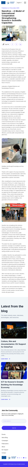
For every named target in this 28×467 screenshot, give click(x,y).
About (3, 446)
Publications (5, 443)
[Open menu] (25, 2)
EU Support (5, 449)
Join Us (14, 428)
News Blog (5, 437)
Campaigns (5, 440)
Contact (4, 453)
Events (3, 434)
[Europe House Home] (7, 2)
